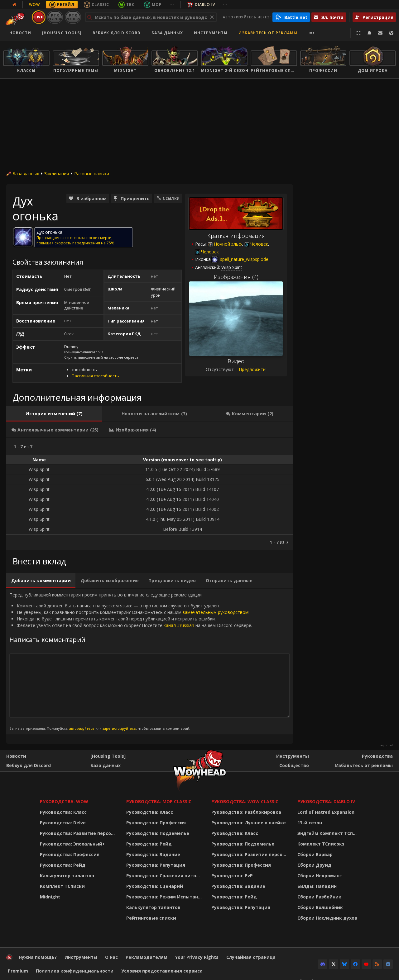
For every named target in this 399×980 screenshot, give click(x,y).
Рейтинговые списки (151, 918)
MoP (157, 4)
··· (172, 4)
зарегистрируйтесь (119, 728)
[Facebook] (355, 964)
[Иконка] (23, 237)
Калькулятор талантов (67, 876)
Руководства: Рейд (62, 865)
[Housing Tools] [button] (62, 32)
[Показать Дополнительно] (312, 33)
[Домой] (9, 959)
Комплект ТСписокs (320, 844)
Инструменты (292, 756)
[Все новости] (14, 4)
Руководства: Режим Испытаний (165, 897)
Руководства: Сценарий (154, 886)
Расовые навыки (91, 174)
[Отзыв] (380, 33)
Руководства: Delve (63, 823)
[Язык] (391, 33)
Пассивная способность (95, 376)
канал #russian (179, 625)
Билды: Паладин (317, 886)
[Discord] (322, 964)
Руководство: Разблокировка (246, 812)
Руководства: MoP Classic (158, 801)
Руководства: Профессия (69, 854)
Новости (20, 32)
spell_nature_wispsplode (243, 259)
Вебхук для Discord (117, 32)
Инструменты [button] (211, 32)
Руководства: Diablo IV (326, 801)
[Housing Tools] (108, 756)
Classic (100, 4)
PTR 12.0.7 (73, 17)
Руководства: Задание (153, 854)
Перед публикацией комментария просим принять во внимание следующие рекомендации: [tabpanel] (130, 661)
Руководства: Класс (63, 812)
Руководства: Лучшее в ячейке (248, 823)
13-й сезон (309, 823)
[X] (333, 964)
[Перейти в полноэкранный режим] (358, 33)
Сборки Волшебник (320, 907)
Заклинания (56, 174)
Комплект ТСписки (62, 886)
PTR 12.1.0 (55, 17)
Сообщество (294, 765)
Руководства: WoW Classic (244, 801)
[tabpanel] (149, 494)
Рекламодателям (146, 957)
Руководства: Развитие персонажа (79, 833)
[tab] (54, 414)
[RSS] (377, 964)
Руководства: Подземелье (157, 833)
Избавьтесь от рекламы (267, 32)
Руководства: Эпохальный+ (72, 844)
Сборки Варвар (315, 854)
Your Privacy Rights (197, 957)
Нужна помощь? (38, 957)
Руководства (377, 756)
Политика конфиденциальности (74, 971)
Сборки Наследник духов (327, 918)
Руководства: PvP (232, 876)
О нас (111, 957)
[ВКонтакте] (388, 964)
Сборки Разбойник (319, 897)
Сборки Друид (314, 865)
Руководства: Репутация (155, 865)
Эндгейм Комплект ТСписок (328, 833)
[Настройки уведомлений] (369, 33)
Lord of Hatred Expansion (325, 812)
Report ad (386, 745)
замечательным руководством (215, 612)
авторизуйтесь (81, 728)
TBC (130, 4)
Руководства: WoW (64, 801)
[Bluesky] (344, 964)
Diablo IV (205, 4)
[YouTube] (366, 964)
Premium (18, 971)
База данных (167, 32)
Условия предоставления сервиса (162, 971)
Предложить (252, 369)
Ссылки (171, 198)
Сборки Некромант (319, 876)
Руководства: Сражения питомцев (165, 876)
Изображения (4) (236, 276)
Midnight (50, 897)
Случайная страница (251, 957)
